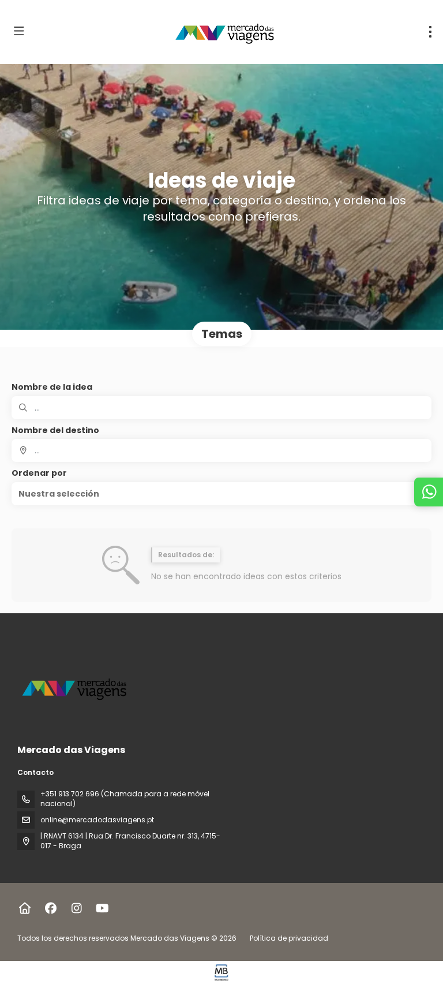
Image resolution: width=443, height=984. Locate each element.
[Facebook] (50, 908)
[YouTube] (102, 908)
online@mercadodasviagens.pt (97, 820)
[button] (221, 493)
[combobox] (221, 450)
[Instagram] (76, 908)
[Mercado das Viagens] (76, 687)
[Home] (24, 908)
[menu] (430, 32)
